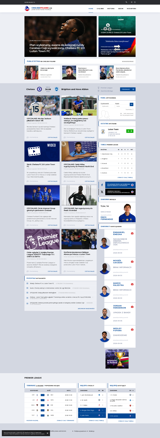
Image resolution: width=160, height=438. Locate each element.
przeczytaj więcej (127, 61)
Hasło (117, 104)
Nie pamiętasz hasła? (127, 115)
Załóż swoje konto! (128, 113)
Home (91, 8)
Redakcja (91, 431)
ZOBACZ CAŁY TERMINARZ (65, 420)
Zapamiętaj (129, 109)
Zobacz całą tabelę (125, 177)
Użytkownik (105, 104)
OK (131, 104)
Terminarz (126, 89)
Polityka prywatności (80, 431)
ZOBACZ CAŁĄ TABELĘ (96, 420)
